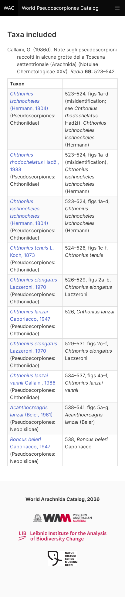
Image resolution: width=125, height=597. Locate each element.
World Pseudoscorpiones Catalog (60, 8)
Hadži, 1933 (34, 162)
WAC (9, 8)
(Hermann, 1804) (29, 101)
